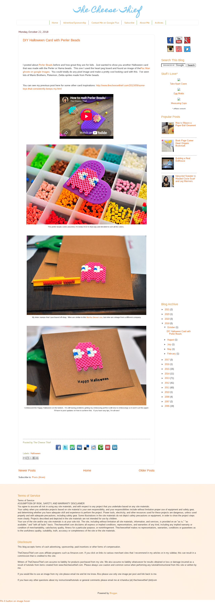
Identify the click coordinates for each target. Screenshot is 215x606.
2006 (167, 406)
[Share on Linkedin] (115, 450)
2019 (167, 319)
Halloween (35, 453)
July (169, 344)
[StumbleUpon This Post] (72, 450)
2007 (167, 401)
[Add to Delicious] (86, 450)
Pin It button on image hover (15, 601)
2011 (167, 387)
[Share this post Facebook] (58, 450)
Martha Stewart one (94, 317)
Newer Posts (27, 470)
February (172, 353)
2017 (167, 359)
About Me (144, 22)
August (171, 339)
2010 (167, 392)
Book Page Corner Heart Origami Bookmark (184, 143)
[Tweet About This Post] (65, 450)
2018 (167, 323)
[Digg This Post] (79, 450)
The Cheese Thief (107, 10)
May (169, 349)
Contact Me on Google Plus (105, 22)
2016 (167, 364)
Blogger (113, 593)
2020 (167, 314)
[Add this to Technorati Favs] (100, 450)
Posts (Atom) (38, 477)
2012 (167, 383)
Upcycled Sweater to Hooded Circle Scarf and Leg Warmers (186, 178)
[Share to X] (30, 458)
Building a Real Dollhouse (183, 159)
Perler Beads (46, 65)
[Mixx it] (107, 450)
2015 (167, 369)
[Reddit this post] (93, 450)
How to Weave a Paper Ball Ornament (186, 124)
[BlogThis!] (27, 458)
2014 (167, 373)
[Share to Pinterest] (37, 458)
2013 (167, 378)
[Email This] (24, 458)
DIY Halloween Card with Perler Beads (51, 40)
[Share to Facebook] (34, 458)
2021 (167, 309)
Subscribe (129, 22)
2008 (167, 397)
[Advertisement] (84, 54)
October (171, 327)
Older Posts (147, 470)
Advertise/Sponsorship (74, 22)
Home (55, 22)
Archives (159, 22)
